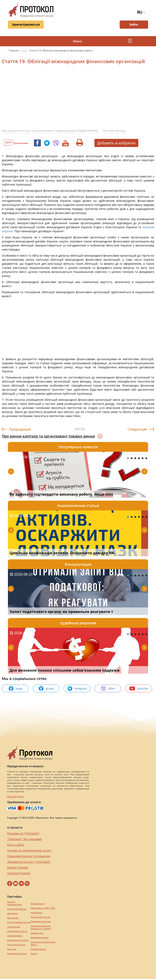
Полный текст (15, 796)
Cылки (34, 953)
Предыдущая (20, 429)
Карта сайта (15, 845)
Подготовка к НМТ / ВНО (43, 908)
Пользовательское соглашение (28, 856)
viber (111, 688)
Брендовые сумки (39, 937)
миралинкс (12, 913)
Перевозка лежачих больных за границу (41, 927)
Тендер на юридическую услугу (29, 850)
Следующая (137, 429)
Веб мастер (12, 917)
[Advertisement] (79, 98)
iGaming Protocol (18, 873)
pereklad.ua (36, 912)
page (19, 688)
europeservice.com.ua (18, 940)
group (50, 688)
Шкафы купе (37, 933)
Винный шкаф (37, 903)
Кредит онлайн (17, 867)
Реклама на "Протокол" (23, 833)
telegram (81, 688)
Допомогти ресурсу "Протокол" (29, 862)
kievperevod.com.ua (17, 953)
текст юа (11, 949)
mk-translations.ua (16, 944)
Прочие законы (114, 131)
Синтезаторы (13, 926)
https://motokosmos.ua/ (19, 922)
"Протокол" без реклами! (24, 839)
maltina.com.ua (38, 949)
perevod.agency (14, 935)
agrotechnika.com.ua (17, 931)
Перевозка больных (41, 921)
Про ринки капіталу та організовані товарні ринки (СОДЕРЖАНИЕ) (50, 131)
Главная (14, 50)
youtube (142, 688)
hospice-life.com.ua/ (40, 917)
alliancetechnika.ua (16, 909)
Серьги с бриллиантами (14, 903)
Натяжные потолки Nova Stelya (43, 943)
